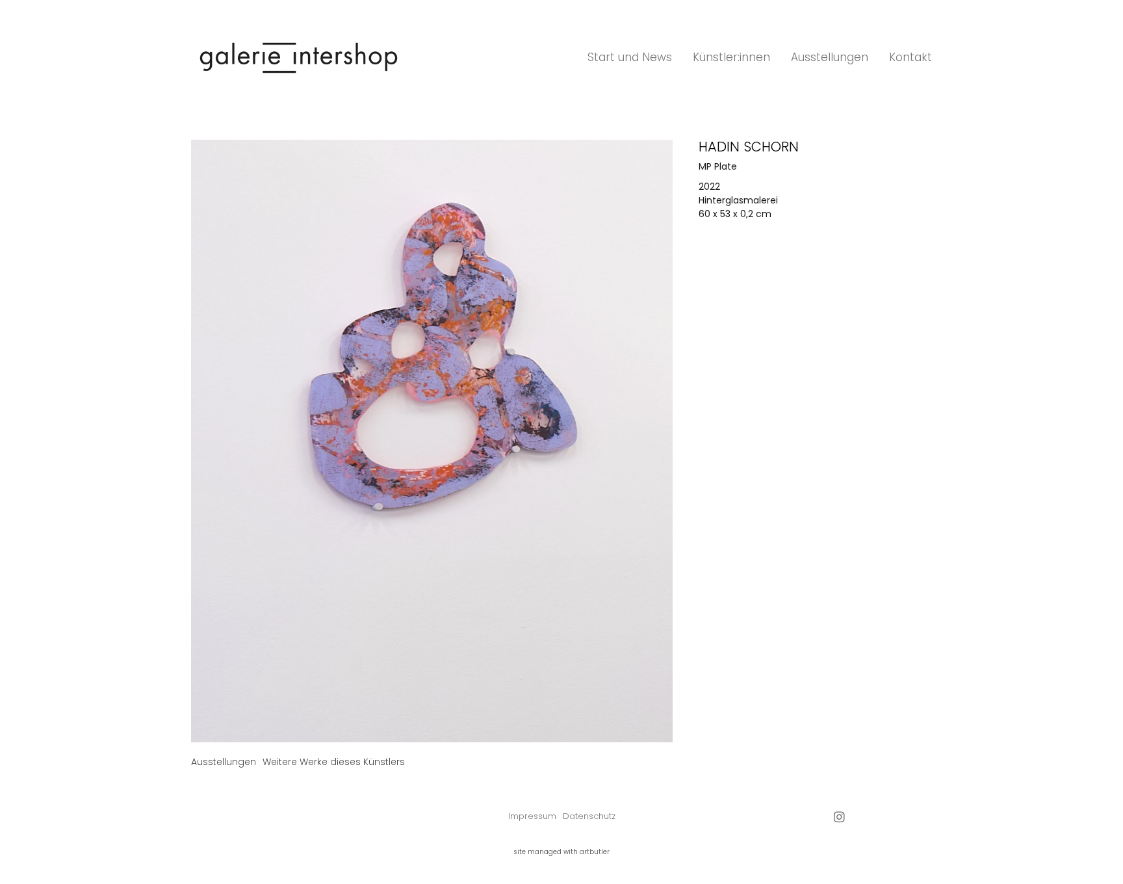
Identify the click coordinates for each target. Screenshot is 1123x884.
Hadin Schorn (749, 146)
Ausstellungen (829, 57)
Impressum (532, 816)
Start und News (629, 57)
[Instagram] (839, 817)
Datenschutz (589, 816)
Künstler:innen (731, 57)
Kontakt (910, 57)
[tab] (223, 762)
